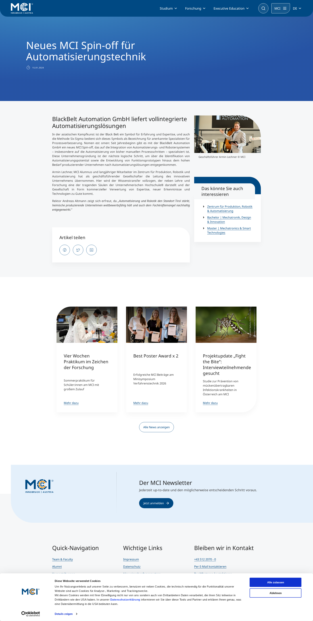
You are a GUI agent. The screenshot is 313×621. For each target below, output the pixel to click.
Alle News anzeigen (156, 427)
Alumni (57, 567)
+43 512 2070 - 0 (205, 559)
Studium (166, 8)
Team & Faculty (62, 559)
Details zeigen (64, 613)
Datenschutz (132, 567)
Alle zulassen (275, 582)
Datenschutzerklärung (125, 599)
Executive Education (229, 8)
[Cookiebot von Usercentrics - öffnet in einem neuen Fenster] (31, 614)
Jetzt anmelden (153, 503)
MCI (277, 8)
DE (295, 8)
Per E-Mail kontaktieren (210, 567)
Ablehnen (276, 592)
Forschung (193, 8)
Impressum (131, 559)
